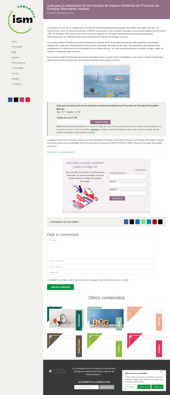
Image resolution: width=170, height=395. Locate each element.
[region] (144, 380)
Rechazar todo (144, 387)
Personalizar (131, 387)
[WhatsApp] (143, 222)
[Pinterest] (155, 222)
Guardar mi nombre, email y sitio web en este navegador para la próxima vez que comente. (89, 280)
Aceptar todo (157, 387)
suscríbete (94, 129)
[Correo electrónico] (160, 222)
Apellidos (113, 189)
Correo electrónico (118, 173)
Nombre (112, 181)
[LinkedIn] (137, 222)
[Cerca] (162, 371)
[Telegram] (149, 222)
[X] (132, 222)
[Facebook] (126, 222)
